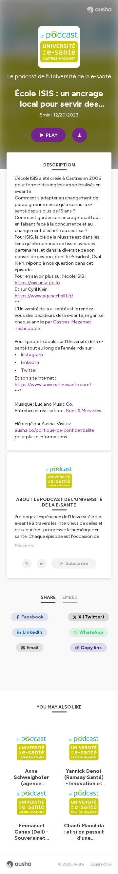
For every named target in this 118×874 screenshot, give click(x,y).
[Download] (79, 135)
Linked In (30, 362)
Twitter (28, 370)
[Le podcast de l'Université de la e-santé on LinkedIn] (42, 564)
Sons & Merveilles (83, 411)
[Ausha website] (99, 10)
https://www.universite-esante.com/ (53, 384)
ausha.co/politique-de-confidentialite (54, 430)
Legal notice (101, 864)
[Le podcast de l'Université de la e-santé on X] (27, 564)
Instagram (32, 354)
